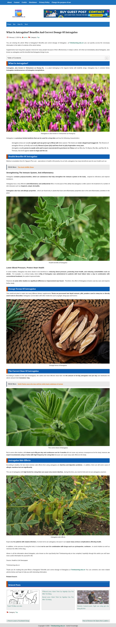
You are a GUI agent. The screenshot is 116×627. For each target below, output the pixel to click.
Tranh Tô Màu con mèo (14, 606)
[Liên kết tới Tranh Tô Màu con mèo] (23, 591)
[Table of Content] (106, 58)
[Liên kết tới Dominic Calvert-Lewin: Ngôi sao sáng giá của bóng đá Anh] (93, 591)
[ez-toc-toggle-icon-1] (106, 58)
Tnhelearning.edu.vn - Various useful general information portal (18, 13)
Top (38, 37)
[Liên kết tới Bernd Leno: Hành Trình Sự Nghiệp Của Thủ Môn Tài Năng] (58, 591)
